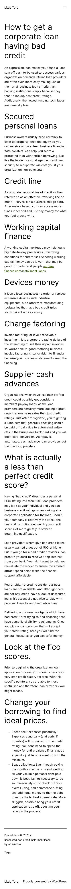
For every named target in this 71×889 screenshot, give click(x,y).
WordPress (59, 881)
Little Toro (11, 7)
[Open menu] (64, 7)
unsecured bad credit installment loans (27, 839)
